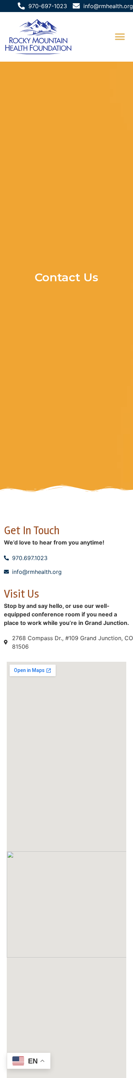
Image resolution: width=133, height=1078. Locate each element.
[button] (120, 37)
